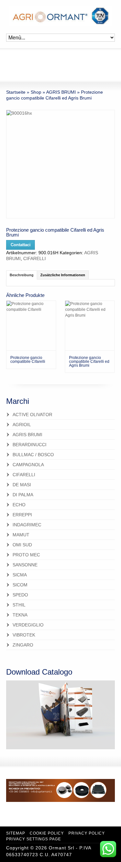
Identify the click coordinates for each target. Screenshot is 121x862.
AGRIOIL (22, 424)
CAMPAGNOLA (28, 464)
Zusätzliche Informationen (62, 275)
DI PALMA (23, 494)
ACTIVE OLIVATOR (32, 414)
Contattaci (21, 245)
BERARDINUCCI (29, 444)
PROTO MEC (26, 554)
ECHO (19, 504)
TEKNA (20, 614)
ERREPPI (22, 514)
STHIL (19, 604)
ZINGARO (23, 644)
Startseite (15, 92)
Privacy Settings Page (33, 839)
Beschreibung (22, 275)
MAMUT (21, 534)
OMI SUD (22, 544)
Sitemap (15, 833)
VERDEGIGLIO (28, 624)
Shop (36, 92)
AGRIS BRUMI (61, 92)
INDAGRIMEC (27, 524)
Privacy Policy (86, 833)
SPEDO (20, 594)
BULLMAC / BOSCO (33, 454)
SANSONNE (25, 564)
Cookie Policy (47, 833)
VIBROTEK (24, 634)
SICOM (20, 584)
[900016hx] (60, 164)
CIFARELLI (34, 258)
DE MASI (22, 484)
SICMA (20, 574)
